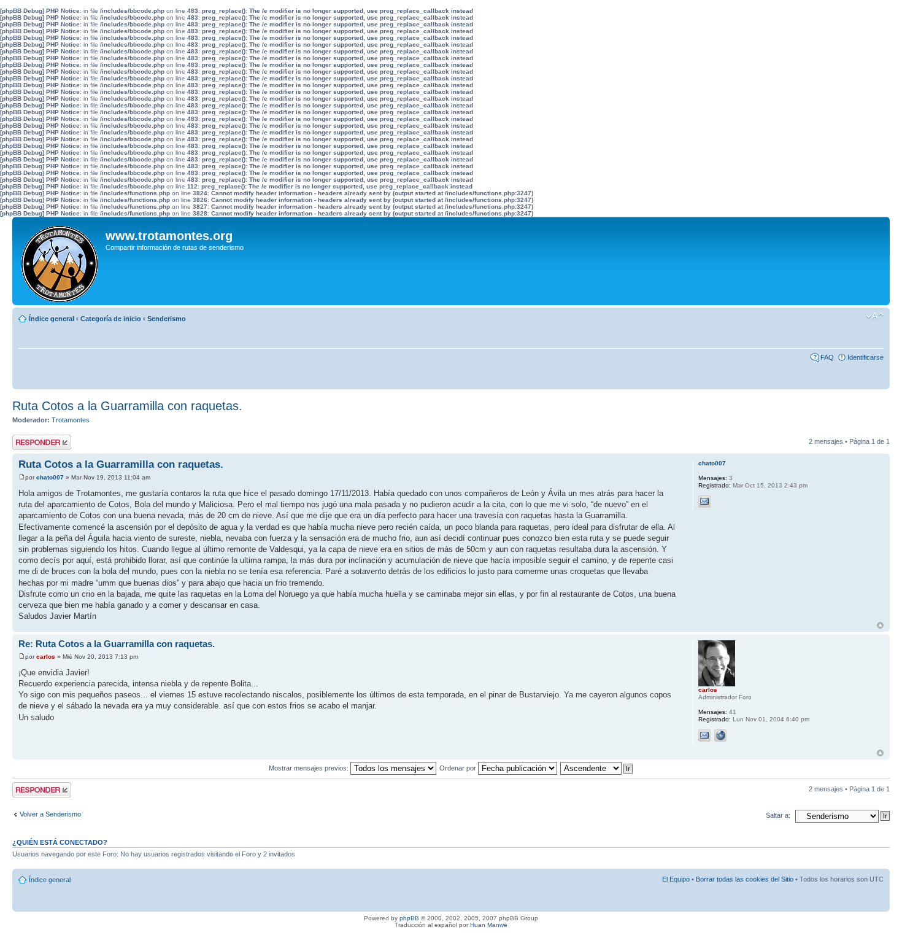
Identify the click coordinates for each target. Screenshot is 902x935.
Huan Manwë (488, 924)
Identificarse (865, 357)
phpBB (409, 918)
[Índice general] (60, 261)
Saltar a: (778, 815)
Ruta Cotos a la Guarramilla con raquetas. (127, 406)
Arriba (880, 625)
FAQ (827, 357)
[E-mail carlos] (704, 735)
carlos (45, 656)
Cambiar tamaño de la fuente (875, 316)
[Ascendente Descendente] (597, 768)
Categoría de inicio (110, 318)
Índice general (51, 318)
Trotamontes (71, 420)
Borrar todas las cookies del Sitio (744, 879)
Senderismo (166, 318)
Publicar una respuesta (30, 442)
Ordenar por (458, 768)
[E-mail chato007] (704, 501)
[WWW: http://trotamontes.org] (720, 735)
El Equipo (676, 879)
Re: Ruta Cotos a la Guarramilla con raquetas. (116, 643)
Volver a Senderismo (50, 814)
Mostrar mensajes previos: (309, 768)
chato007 (50, 477)
